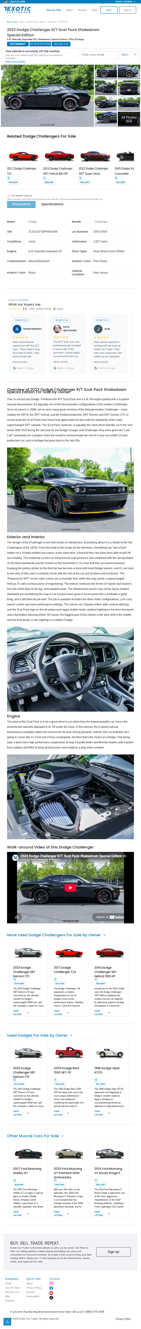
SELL (109, 10)
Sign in (127, 10)
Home (21, 22)
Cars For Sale (31, 22)
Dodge (42, 22)
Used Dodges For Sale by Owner (37, 1035)
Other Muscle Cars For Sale (33, 1136)
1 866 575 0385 (17, 1)
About (69, 10)
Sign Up (113, 1252)
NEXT (125, 55)
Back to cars (12, 22)
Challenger (51, 22)
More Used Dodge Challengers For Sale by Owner (54, 935)
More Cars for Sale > (15, 61)
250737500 (63, 22)
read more (20, 362)
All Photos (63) (129, 119)
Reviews (82, 10)
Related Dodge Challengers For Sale (41, 136)
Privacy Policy (123, 1318)
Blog (94, 10)
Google (30, 368)
